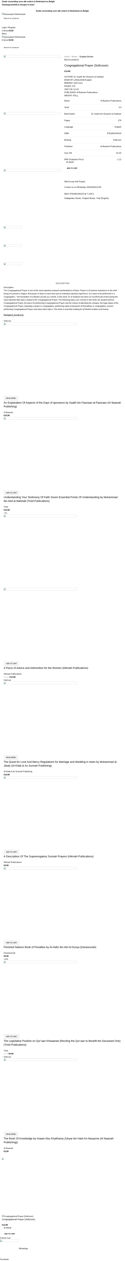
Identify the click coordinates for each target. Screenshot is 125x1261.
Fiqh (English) (103, 198)
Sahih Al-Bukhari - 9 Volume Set (16, 1190)
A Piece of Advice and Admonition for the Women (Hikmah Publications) (46, 667)
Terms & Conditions (72, 1164)
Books (75, 57)
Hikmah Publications (13, 674)
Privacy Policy (70, 1178)
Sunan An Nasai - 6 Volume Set (15, 1213)
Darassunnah (9, 953)
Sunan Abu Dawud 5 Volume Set (16, 1204)
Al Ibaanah (8, 412)
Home (67, 57)
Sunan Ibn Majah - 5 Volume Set (16, 1209)
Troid (6, 507)
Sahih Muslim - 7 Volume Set (14, 1195)
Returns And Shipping (73, 1173)
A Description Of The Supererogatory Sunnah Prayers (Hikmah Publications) (49, 856)
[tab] (62, 283)
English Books (86, 57)
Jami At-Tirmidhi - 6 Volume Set (15, 1200)
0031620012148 (94, 187)
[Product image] (40, 624)
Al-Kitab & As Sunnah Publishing (18, 771)
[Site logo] (13, 14)
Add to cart (72, 168)
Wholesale (69, 1182)
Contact (67, 1169)
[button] (11, 492)
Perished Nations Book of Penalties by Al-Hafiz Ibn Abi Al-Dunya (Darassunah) (50, 947)
